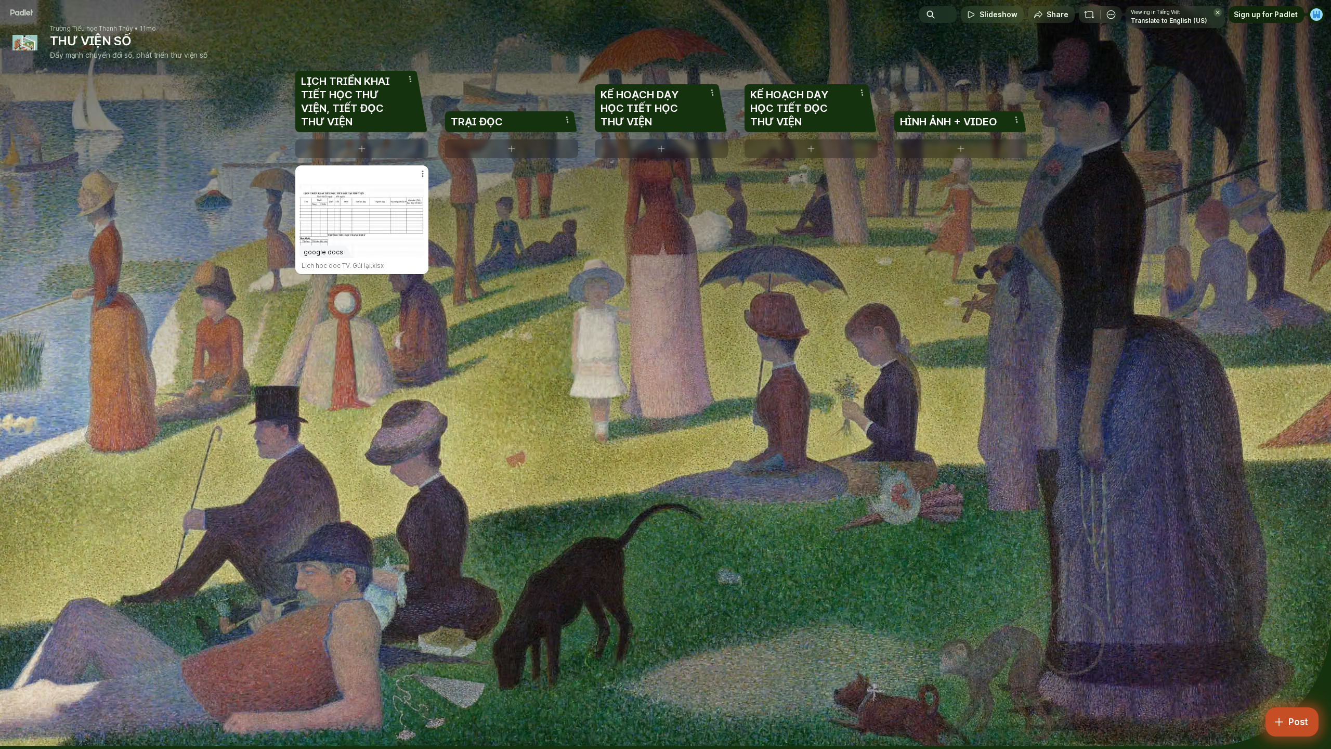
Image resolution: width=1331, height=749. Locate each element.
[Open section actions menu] (410, 79)
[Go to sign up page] (1316, 14)
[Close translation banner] (1217, 12)
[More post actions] (422, 173)
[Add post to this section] (361, 148)
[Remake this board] (1089, 14)
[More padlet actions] (1111, 14)
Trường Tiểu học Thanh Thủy (91, 28)
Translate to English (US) (1169, 20)
